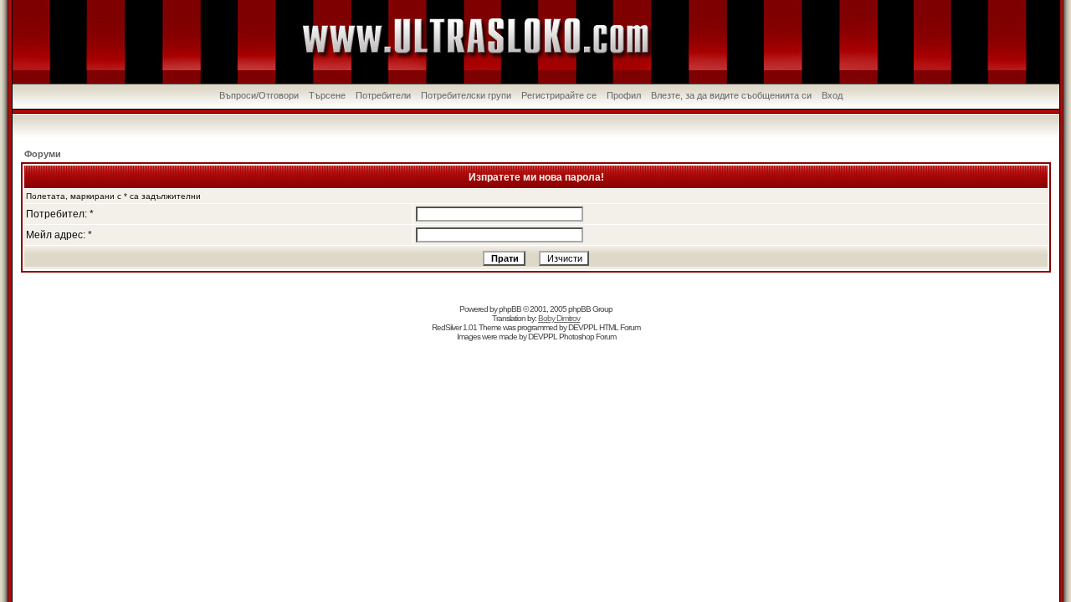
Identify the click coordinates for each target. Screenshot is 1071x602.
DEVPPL (582, 327)
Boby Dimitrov (559, 318)
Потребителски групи (466, 95)
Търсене (327, 95)
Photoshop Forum (587, 336)
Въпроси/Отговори (259, 95)
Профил (624, 95)
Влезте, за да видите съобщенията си (731, 95)
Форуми (42, 154)
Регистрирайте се (559, 95)
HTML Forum (619, 327)
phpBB (510, 309)
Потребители (383, 95)
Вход (832, 95)
